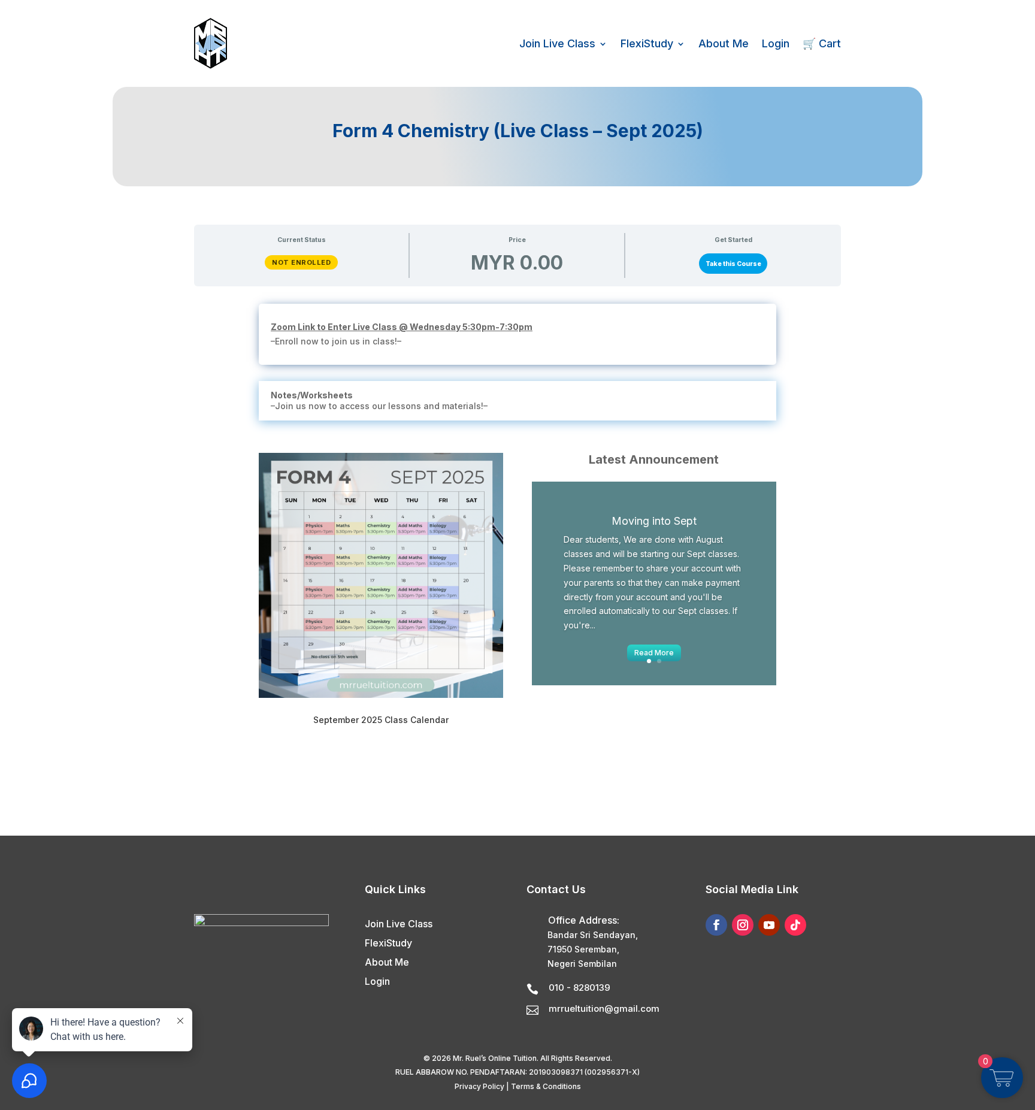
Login (775, 43)
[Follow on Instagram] (742, 925)
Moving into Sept (654, 521)
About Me (723, 43)
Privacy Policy (479, 1086)
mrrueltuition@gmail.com (604, 1008)
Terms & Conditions (546, 1086)
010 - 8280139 (579, 987)
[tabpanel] (517, 536)
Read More (654, 652)
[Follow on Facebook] (716, 925)
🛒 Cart (822, 43)
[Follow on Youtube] (769, 925)
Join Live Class (557, 43)
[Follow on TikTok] (795, 925)
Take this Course (733, 264)
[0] (1001, 1083)
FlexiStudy (647, 43)
